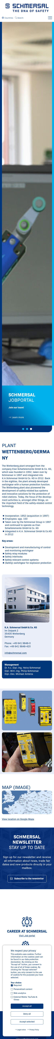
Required (18, 985)
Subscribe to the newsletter (29, 878)
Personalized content (23, 989)
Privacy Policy (34, 1030)
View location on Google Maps (18, 819)
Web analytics (20, 993)
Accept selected (27, 1021)
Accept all (27, 1006)
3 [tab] (31, 429)
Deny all (27, 1014)
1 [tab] (23, 429)
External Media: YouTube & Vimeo (25, 998)
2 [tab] (27, 429)
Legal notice (21, 1030)
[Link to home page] (27, 7)
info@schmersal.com (16, 652)
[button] (7, 18)
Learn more (18, 417)
